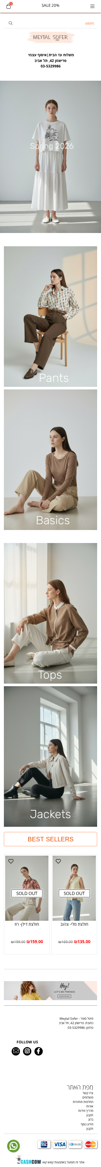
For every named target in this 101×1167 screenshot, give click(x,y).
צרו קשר (88, 1093)
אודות (89, 1106)
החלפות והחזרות (83, 1102)
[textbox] (50, 58)
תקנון (89, 1115)
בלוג (90, 1119)
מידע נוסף (87, 1124)
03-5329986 (76, 1027)
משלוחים (87, 1097)
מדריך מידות (85, 1110)
